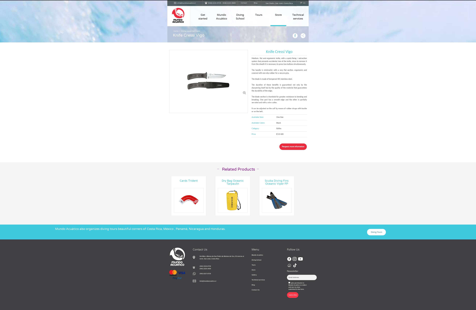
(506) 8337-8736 (205, 273)
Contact (244, 3)
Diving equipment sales (190, 31)
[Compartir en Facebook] (295, 35)
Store (278, 14)
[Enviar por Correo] (303, 35)
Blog (255, 3)
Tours (258, 14)
